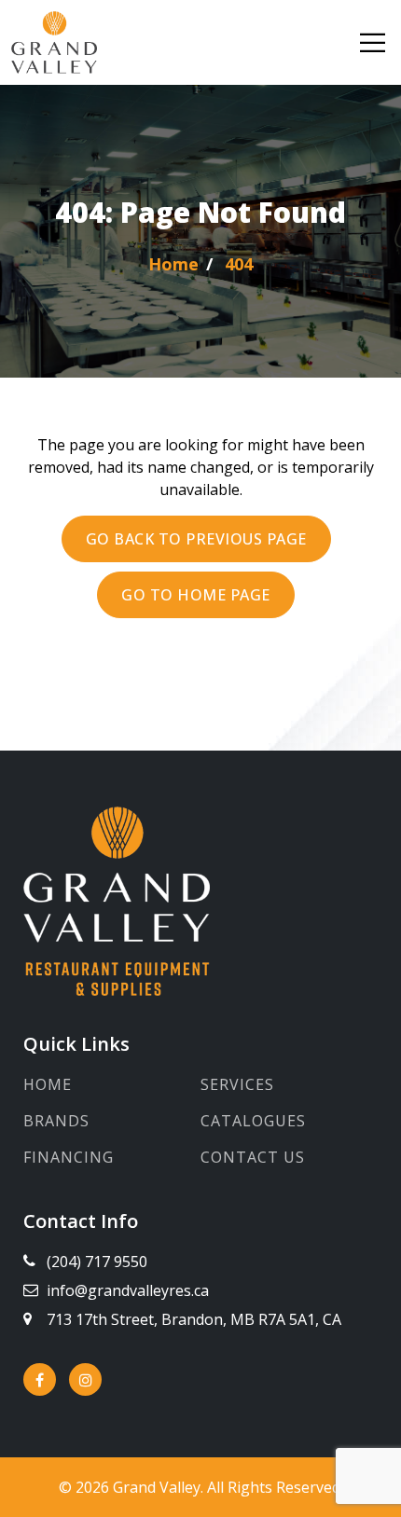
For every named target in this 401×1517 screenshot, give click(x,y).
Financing (68, 1157)
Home (47, 1084)
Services (237, 1084)
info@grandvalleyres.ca (128, 1290)
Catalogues (253, 1120)
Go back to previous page (196, 539)
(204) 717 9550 (97, 1261)
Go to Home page (195, 595)
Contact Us (252, 1157)
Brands (56, 1120)
